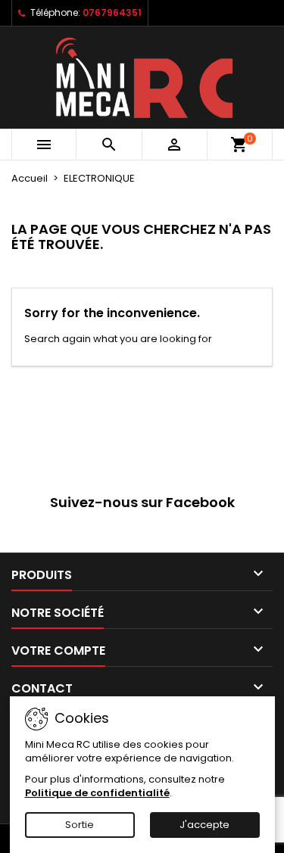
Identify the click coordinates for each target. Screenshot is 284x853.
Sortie (79, 824)
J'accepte (204, 824)
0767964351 (112, 12)
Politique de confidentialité (97, 793)
